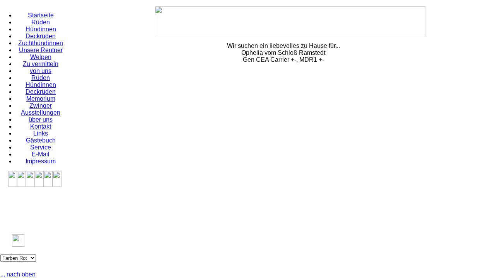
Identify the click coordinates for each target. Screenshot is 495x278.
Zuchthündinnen (40, 43)
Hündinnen (41, 29)
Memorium (40, 98)
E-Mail (41, 154)
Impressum (41, 161)
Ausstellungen (40, 112)
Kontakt (40, 126)
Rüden (40, 22)
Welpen (40, 57)
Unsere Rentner (41, 50)
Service (40, 147)
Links (40, 133)
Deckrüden (41, 36)
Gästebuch (41, 140)
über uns (41, 119)
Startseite (41, 15)
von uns (40, 71)
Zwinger (40, 105)
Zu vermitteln (40, 64)
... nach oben (18, 274)
